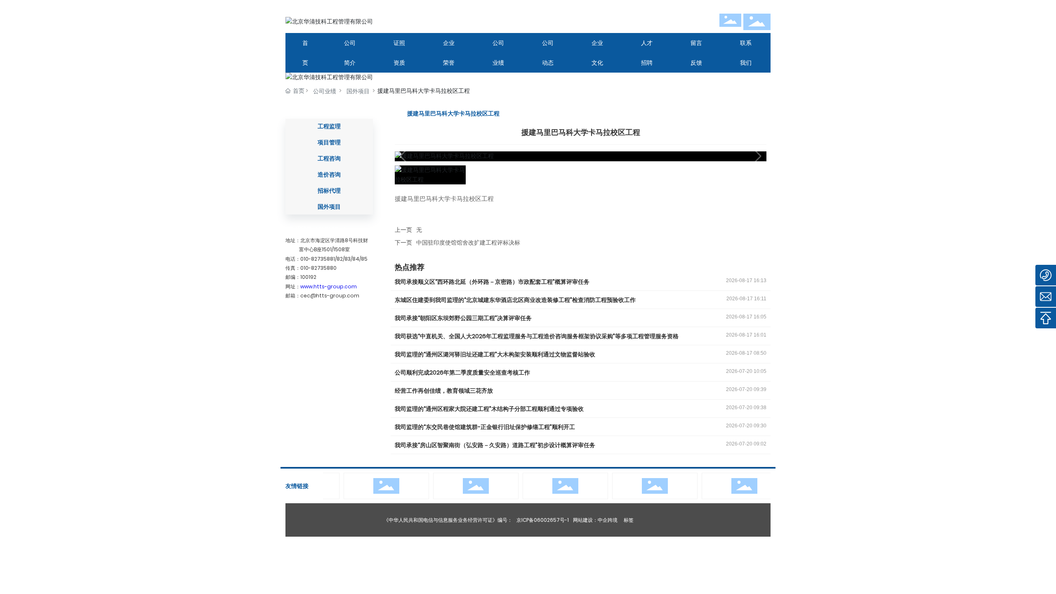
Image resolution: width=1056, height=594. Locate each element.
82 (340, 258)
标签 (629, 519)
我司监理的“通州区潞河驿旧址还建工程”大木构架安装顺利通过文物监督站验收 (495, 354)
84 (355, 258)
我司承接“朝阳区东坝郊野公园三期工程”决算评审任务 (463, 318)
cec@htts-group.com (329, 295)
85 (364, 258)
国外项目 (358, 91)
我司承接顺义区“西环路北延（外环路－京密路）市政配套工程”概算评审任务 (492, 282)
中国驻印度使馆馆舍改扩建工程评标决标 (468, 242)
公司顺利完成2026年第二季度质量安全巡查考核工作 (462, 372)
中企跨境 (608, 519)
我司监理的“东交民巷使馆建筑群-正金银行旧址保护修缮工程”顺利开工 (485, 427)
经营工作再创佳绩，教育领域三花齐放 (444, 391)
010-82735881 (317, 258)
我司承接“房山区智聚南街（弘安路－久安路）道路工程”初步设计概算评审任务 (495, 445)
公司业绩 (324, 91)
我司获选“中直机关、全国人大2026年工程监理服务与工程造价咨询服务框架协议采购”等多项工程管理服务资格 (537, 336)
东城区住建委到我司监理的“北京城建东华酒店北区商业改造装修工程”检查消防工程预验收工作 (515, 300)
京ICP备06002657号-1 (542, 519)
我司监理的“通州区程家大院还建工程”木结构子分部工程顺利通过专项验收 (489, 409)
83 (347, 258)
